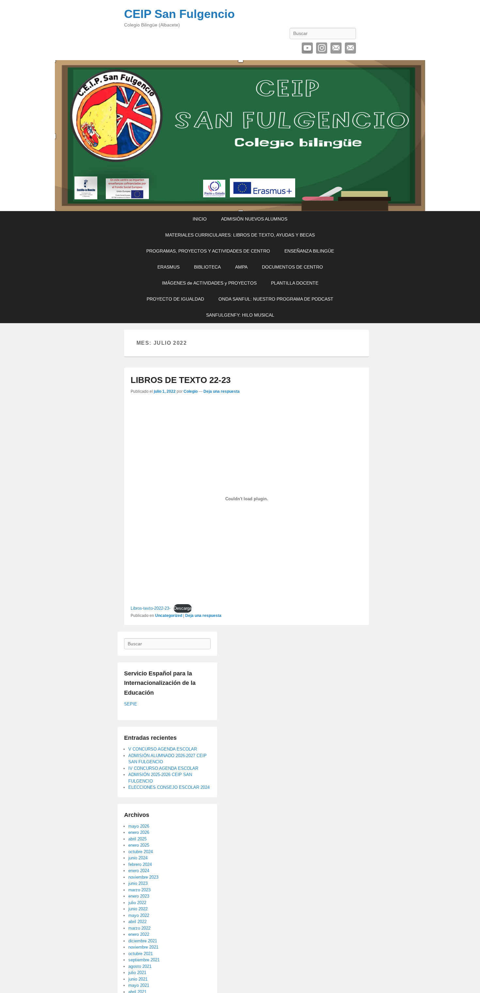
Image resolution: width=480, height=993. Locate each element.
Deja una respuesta (221, 391)
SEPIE (130, 704)
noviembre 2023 (143, 877)
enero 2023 (138, 896)
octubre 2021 (140, 953)
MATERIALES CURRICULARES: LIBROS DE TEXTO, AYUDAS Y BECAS (240, 235)
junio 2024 (138, 857)
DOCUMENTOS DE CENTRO (292, 267)
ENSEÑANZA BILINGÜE (309, 251)
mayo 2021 (138, 985)
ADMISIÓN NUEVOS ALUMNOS (254, 219)
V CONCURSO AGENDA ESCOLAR (162, 749)
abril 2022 (137, 921)
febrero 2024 (140, 864)
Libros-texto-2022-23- (150, 608)
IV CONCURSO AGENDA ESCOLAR (163, 768)
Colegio (191, 391)
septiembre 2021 (144, 959)
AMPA (241, 267)
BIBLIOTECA (207, 267)
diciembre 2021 (142, 940)
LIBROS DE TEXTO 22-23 (181, 380)
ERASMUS (168, 267)
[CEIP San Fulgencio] (240, 135)
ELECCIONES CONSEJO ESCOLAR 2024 (169, 787)
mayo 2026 (138, 826)
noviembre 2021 (143, 947)
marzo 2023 (139, 889)
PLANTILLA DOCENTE (294, 283)
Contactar (350, 48)
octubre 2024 (140, 851)
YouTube (307, 48)
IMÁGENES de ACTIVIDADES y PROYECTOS (209, 283)
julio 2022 (137, 902)
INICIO (200, 219)
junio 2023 (138, 883)
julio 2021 (137, 972)
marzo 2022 (139, 928)
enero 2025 (138, 845)
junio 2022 (138, 908)
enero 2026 (138, 832)
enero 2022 (138, 934)
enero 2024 (138, 870)
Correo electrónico (336, 48)
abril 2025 (137, 838)
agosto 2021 (140, 966)
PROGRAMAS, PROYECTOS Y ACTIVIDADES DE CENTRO (208, 251)
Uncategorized (168, 615)
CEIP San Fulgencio (179, 14)
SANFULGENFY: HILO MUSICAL (240, 315)
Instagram (321, 48)
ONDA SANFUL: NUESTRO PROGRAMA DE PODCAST (275, 299)
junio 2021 (138, 979)
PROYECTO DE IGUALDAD (175, 299)
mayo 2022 (138, 915)
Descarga (183, 608)
